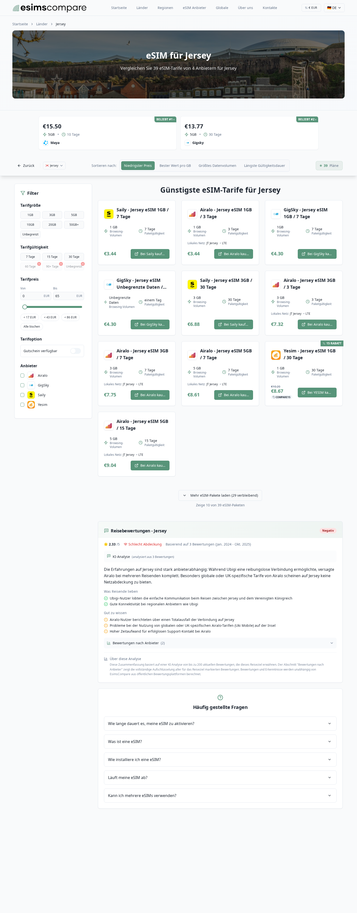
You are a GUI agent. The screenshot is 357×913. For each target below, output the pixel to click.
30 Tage (74, 257)
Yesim (42, 404)
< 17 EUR (30, 317)
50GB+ (74, 225)
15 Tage (52, 257)
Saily (41, 395)
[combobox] (311, 8)
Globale (222, 7)
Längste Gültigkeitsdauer (264, 165)
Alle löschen (32, 326)
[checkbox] (22, 375)
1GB (30, 215)
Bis (55, 288)
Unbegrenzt (30, 234)
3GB (52, 215)
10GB (30, 225)
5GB (74, 215)
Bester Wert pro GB (175, 165)
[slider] (24, 306)
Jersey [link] (61, 24)
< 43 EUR (50, 317)
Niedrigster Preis (138, 165)
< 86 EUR (70, 317)
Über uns (245, 7)
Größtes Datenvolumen (217, 165)
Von (23, 288)
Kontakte (270, 7)
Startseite (119, 7)
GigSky (43, 385)
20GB (52, 225)
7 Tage (30, 257)
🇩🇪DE (332, 7)
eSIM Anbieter (194, 7)
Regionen (165, 7)
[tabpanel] (220, 497)
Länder (142, 7)
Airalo (42, 375)
